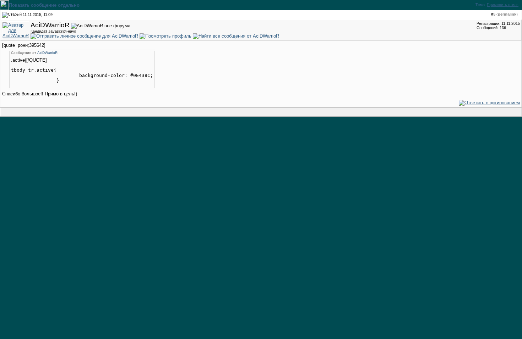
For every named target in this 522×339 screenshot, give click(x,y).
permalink (507, 14)
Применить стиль (502, 4)
